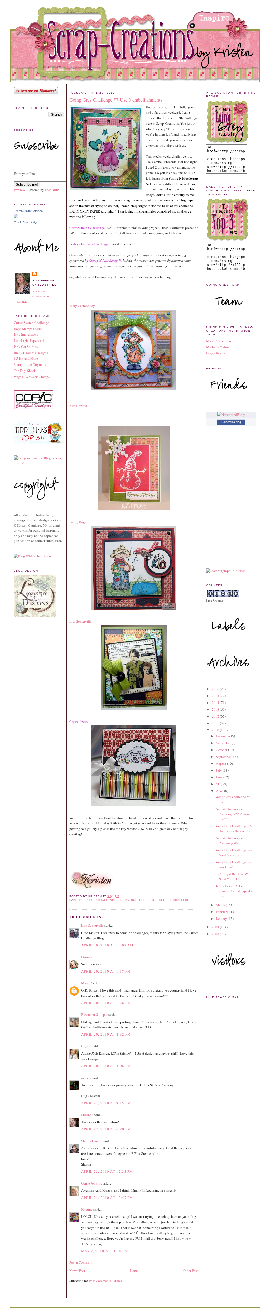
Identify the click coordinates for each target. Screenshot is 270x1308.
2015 (216, 695)
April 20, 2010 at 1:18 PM (106, 971)
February (222, 911)
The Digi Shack (25, 370)
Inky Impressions (26, 334)
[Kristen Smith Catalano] (16, 216)
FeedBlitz (52, 189)
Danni (85, 957)
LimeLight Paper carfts (30, 340)
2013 (216, 709)
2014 (216, 702)
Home (134, 1270)
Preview (19, 189)
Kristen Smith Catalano (28, 211)
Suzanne (87, 1114)
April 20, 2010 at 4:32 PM (106, 1034)
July (219, 770)
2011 (216, 723)
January (222, 918)
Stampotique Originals (30, 364)
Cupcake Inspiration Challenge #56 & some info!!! (233, 813)
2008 (216, 933)
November (224, 742)
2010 (216, 730)
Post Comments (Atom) (105, 1280)
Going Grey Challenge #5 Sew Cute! (233, 864)
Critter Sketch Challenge (31, 322)
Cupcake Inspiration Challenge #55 (229, 840)
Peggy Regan (78, 522)
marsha (86, 1077)
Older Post (190, 1270)
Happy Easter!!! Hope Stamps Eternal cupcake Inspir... (234, 890)
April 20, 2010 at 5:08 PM (106, 1065)
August (221, 763)
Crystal (86, 1046)
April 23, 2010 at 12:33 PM (107, 1171)
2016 (216, 688)
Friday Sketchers (134, 899)
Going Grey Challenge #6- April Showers (233, 853)
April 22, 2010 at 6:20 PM (106, 1129)
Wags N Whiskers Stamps (32, 376)
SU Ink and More (26, 358)
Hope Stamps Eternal (29, 328)
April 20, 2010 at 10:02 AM (107, 945)
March (221, 904)
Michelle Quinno (218, 347)
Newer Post (77, 1270)
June (219, 777)
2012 (216, 716)
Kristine (87, 1209)
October (222, 749)
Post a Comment (81, 1262)
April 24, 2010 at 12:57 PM (107, 1197)
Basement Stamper (94, 1014)
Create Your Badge (26, 222)
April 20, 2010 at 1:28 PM (106, 1002)
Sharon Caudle (91, 1140)
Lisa (80, 621)
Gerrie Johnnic (91, 1183)
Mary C (86, 983)
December (223, 736)
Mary (82, 305)
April (220, 790)
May (219, 784)
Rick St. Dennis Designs (31, 352)
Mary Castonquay (219, 341)
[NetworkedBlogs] (231, 414)
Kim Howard (78, 405)
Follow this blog (231, 422)
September (224, 756)
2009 (216, 927)
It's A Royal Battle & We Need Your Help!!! (232, 877)
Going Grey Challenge (172, 899)
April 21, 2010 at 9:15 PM (106, 1102)
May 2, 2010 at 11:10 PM (104, 1250)
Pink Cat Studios (26, 346)
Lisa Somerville (92, 925)
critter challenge (100, 899)
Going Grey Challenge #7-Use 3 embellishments (115, 100)
